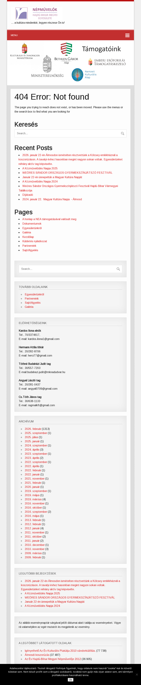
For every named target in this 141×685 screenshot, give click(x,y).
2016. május (32, 515)
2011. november (34, 532)
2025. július (31, 437)
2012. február (33, 524)
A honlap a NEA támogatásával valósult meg (49, 219)
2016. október (33, 507)
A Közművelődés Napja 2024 (40, 181)
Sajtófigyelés (30, 250)
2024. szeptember (36, 445)
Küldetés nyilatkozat (34, 241)
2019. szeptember (36, 491)
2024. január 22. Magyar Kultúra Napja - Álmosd (52, 199)
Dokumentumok (31, 223)
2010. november (35, 549)
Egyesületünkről (32, 228)
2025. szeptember (36, 433)
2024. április (32, 449)
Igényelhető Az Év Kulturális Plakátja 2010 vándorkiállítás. (60, 650)
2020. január (32, 486)
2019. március (33, 499)
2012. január (32, 528)
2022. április (32, 466)
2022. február (33, 470)
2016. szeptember (36, 511)
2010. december (35, 544)
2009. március (33, 553)
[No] (136, 674)
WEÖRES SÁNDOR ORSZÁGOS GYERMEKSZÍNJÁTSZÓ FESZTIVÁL (67, 172)
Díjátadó (27, 194)
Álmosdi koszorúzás (37, 654)
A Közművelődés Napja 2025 (40, 168)
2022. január (32, 474)
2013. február (33, 520)
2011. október (33, 536)
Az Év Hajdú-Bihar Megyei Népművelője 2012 (53, 659)
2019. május (32, 495)
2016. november (35, 503)
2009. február (33, 557)
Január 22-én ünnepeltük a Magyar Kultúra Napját (52, 177)
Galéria (26, 232)
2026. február (33, 428)
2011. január (32, 540)
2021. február (33, 482)
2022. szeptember (36, 462)
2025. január (32, 441)
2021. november (35, 478)
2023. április (32, 457)
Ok (70, 679)
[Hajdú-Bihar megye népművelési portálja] (36, 18)
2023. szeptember (36, 453)
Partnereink (29, 245)
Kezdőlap (28, 236)
